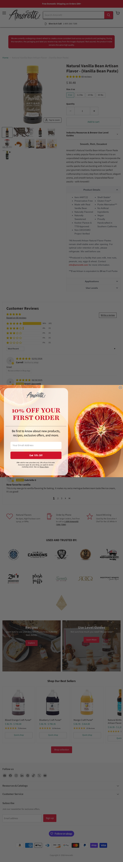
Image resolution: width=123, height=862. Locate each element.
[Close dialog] (120, 387)
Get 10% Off (36, 455)
